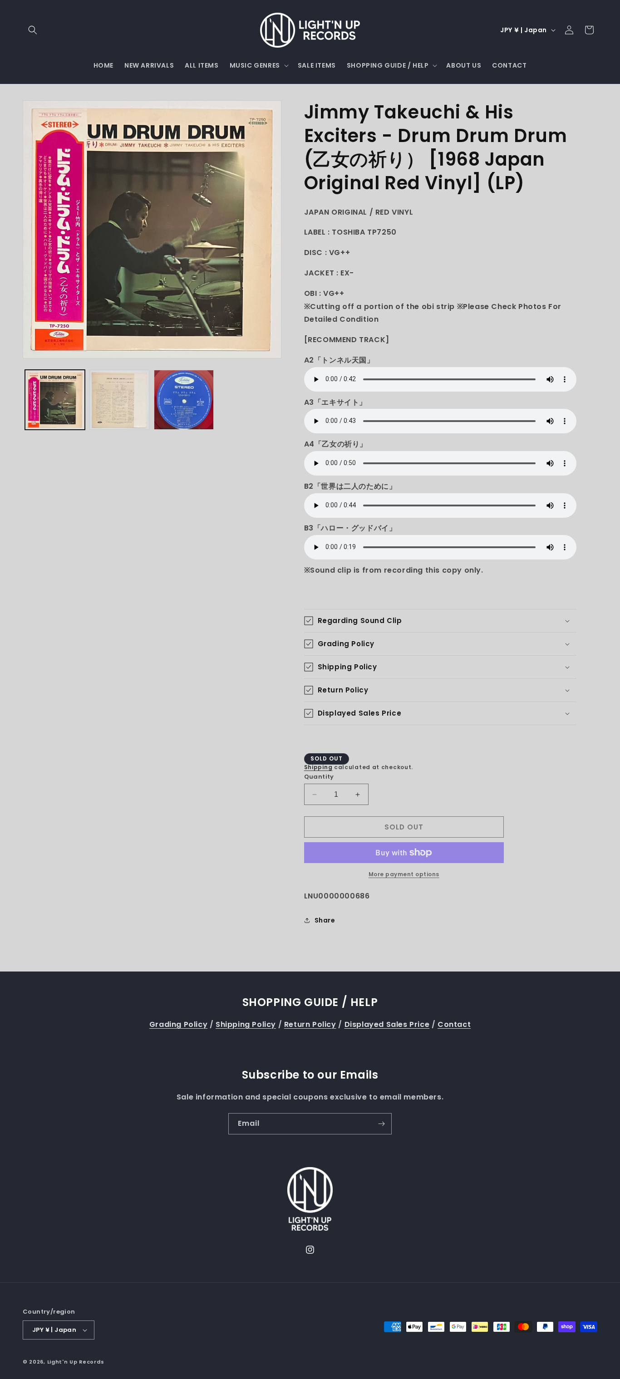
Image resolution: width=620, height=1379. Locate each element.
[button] (33, 30)
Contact (454, 1024)
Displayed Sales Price (387, 1024)
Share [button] (325, 920)
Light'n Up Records (75, 1361)
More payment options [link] (404, 874)
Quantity (319, 776)
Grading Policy (178, 1024)
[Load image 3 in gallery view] (184, 400)
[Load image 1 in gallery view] (55, 400)
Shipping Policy (246, 1024)
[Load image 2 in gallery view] (119, 400)
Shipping (318, 767)
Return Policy (310, 1024)
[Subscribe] (381, 1123)
